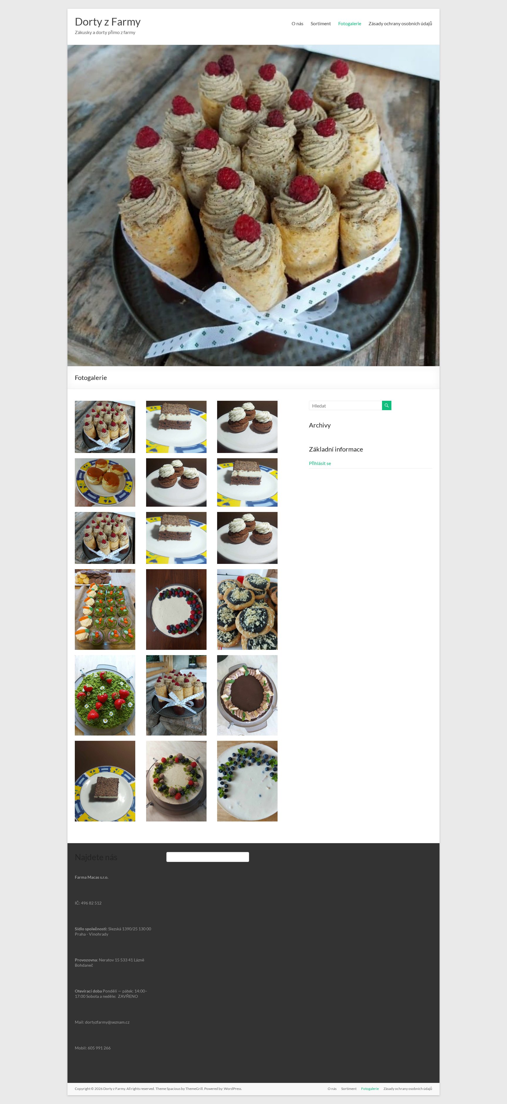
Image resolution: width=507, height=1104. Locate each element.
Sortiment (321, 23)
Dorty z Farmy (108, 21)
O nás (297, 23)
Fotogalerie (349, 23)
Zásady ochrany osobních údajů (400, 23)
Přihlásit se (320, 463)
